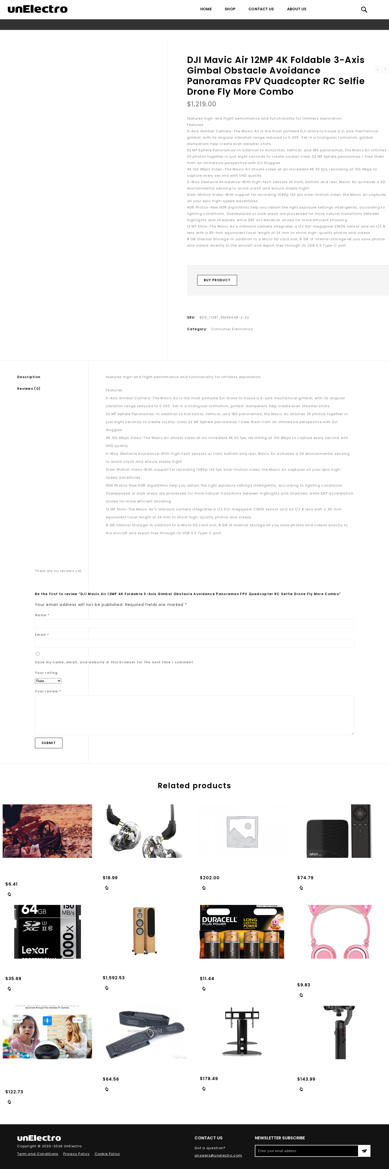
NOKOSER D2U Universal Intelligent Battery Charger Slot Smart (385, 69)
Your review (48, 691)
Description (28, 377)
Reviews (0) (28, 388)
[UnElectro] (37, 9)
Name (42, 615)
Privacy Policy (76, 1154)
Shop (230, 9)
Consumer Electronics (85, 34)
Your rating (46, 672)
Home (206, 9)
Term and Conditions (37, 1154)
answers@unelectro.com (218, 1155)
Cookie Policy (107, 1154)
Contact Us (261, 9)
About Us (297, 9)
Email (42, 634)
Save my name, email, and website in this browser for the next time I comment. (115, 662)
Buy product (217, 280)
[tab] (52, 377)
